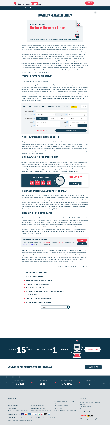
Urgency (31, 122)
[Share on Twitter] (83, 266)
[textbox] (79, 122)
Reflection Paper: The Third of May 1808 (39, 280)
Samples (61, 394)
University (63, 118)
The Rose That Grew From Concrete (37, 284)
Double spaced (82, 125)
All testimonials (93, 367)
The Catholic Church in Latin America (38, 298)
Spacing (64, 126)
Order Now (31, 394)
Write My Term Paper (13, 405)
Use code (92, 349)
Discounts (46, 394)
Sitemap (100, 394)
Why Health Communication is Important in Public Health (45, 291)
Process (23, 394)
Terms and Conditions (21, 417)
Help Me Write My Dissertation (38, 408)
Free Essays (69, 394)
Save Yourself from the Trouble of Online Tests (65, 410)
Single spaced (73, 125)
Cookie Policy (46, 417)
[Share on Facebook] (79, 266)
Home (9, 394)
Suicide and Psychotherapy (35, 277)
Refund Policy (38, 417)
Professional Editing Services (37, 405)
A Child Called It (31, 295)
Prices (39, 394)
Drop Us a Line (84, 409)
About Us (54, 394)
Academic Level (29, 118)
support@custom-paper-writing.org (90, 402)
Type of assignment (60, 115)
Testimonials (78, 394)
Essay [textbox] (72, 114)
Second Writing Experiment (35, 287)
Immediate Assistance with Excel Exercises (41, 410)
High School (41, 118)
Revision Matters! (12, 408)
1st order (71, 106)
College (52, 118)
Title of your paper (28, 111)
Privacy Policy (31, 417)
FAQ (86, 394)
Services (16, 394)
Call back (67, 3)
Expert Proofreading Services (61, 405)
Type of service (29, 115)
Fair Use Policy (53, 417)
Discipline (64, 122)
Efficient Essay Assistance (14, 403)
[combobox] (77, 114)
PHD (82, 118)
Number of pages (28, 126)
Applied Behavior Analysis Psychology (39, 302)
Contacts (92, 394)
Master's (73, 118)
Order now (89, 3)
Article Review (34, 403)
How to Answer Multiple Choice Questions (18, 410)
